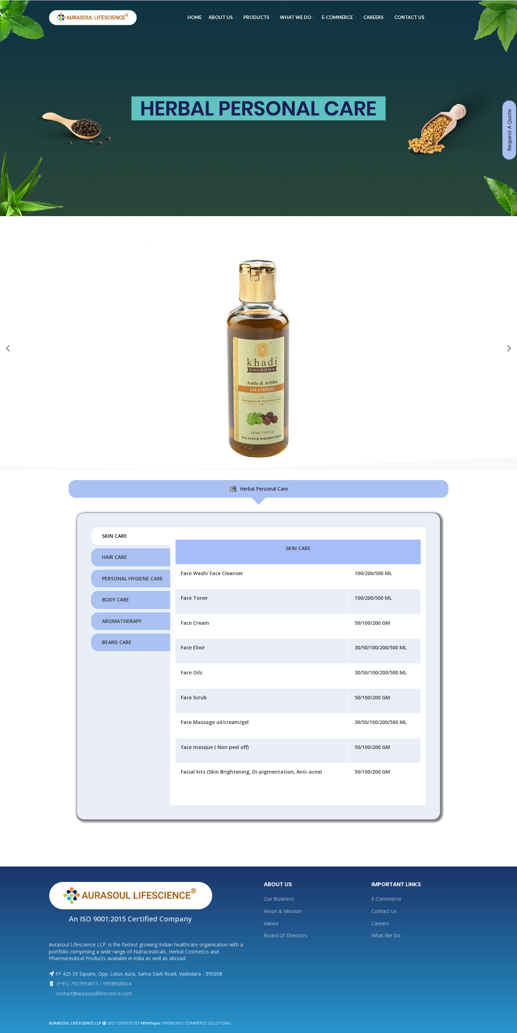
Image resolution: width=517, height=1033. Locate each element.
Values (271, 923)
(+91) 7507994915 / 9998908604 (93, 983)
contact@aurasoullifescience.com (94, 993)
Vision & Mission (282, 911)
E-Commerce (386, 898)
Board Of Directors (285, 935)
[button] (8, 348)
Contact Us (384, 911)
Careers (380, 923)
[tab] (258, 489)
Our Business (279, 898)
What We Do (386, 935)
